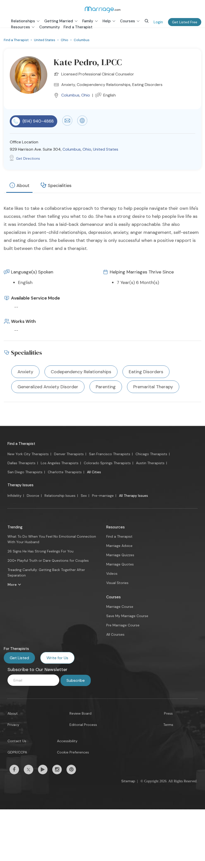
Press (168, 713)
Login (158, 22)
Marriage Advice (119, 545)
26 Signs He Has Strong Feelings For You (41, 551)
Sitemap (128, 781)
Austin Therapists (150, 463)
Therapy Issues (21, 485)
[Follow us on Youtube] (43, 769)
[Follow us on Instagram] (57, 769)
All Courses (115, 634)
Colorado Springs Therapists (107, 463)
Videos (112, 573)
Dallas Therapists (22, 463)
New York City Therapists (28, 454)
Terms (168, 724)
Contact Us (17, 741)
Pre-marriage (103, 495)
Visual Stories (117, 583)
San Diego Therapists (25, 472)
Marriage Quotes (120, 564)
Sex (84, 495)
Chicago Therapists (151, 454)
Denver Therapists (69, 454)
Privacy (13, 724)
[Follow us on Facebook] (14, 769)
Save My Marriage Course (127, 616)
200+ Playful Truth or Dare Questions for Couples (48, 560)
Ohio (85, 95)
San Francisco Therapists (109, 454)
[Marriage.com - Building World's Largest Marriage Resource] (102, 10)
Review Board (81, 713)
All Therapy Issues (133, 495)
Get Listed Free (184, 22)
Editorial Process (83, 724)
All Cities (94, 472)
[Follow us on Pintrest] (71, 769)
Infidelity (15, 495)
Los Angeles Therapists (59, 463)
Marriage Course (119, 606)
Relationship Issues (60, 495)
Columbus (70, 95)
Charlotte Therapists (65, 472)
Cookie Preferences (73, 752)
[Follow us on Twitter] (28, 769)
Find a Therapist (21, 443)
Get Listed (19, 657)
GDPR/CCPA (17, 752)
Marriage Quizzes (120, 555)
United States (105, 149)
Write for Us (57, 657)
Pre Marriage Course (123, 625)
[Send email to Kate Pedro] (67, 124)
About (23, 185)
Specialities (60, 185)
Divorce (33, 495)
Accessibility (67, 741)
